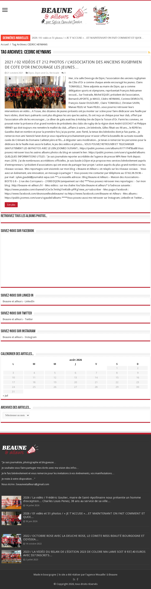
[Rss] (74, 579)
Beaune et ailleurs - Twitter (18, 319)
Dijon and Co (41, 73)
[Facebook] (77, 579)
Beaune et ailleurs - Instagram (20, 337)
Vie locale (54, 73)
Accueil (5, 44)
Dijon (31, 73)
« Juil (5, 395)
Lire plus (11, 204)
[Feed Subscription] (149, 52)
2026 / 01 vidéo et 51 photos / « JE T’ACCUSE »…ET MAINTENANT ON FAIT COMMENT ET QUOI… (88, 37)
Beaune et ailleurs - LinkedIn (18, 301)
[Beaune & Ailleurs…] (75, 15)
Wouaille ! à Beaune (106, 574)
